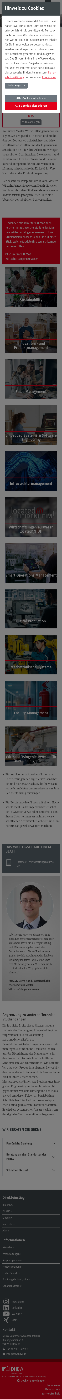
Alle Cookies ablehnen (31, 98)
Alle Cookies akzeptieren (31, 106)
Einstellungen (14, 85)
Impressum (49, 77)
